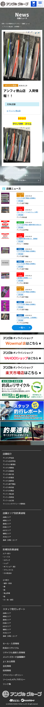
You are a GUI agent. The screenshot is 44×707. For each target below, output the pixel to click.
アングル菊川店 (8, 474)
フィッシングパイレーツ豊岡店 (14, 503)
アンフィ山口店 (8, 500)
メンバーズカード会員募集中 (14, 656)
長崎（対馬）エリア (10, 540)
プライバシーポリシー (13, 674)
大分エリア (7, 537)
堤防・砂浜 (8, 583)
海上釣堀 (7, 593)
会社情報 (7, 666)
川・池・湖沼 (8, 599)
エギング (7, 560)
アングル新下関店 (9, 484)
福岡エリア (7, 533)
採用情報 (7, 670)
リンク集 (7, 683)
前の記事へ (22, 170)
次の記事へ (22, 180)
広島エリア (7, 527)
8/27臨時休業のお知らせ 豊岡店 (27, 239)
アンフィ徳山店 (15, 110)
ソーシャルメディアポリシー (14, 679)
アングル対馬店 (8, 490)
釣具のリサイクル (11, 647)
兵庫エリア (7, 517)
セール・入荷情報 (11, 643)
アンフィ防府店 (8, 497)
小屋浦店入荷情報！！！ (24, 278)
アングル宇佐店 (8, 458)
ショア (6, 563)
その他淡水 (8, 573)
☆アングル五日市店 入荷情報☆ (27, 318)
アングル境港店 (8, 467)
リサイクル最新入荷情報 (14, 652)
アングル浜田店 (8, 471)
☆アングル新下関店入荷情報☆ (26, 198)
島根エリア (7, 523)
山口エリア (7, 530)
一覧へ (22, 327)
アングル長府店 (8, 481)
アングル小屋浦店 (9, 464)
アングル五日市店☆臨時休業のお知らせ (29, 225)
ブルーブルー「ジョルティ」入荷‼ (27, 212)
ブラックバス (8, 570)
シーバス (7, 557)
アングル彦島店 (8, 477)
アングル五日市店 (9, 461)
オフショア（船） (10, 566)
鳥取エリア (7, 520)
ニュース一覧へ (22, 175)
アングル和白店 (8, 487)
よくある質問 (9, 661)
